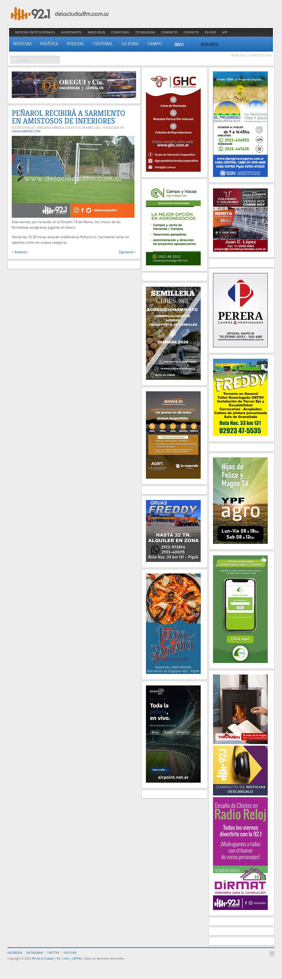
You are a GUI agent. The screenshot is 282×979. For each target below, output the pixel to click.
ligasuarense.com (26, 131)
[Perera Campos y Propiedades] (240, 346)
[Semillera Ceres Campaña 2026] (173, 379)
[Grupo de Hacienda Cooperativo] (173, 170)
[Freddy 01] (240, 435)
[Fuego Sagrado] (173, 673)
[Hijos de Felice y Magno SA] (240, 543)
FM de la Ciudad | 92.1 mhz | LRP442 (57, 958)
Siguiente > (127, 252)
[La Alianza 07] (173, 477)
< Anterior (20, 252)
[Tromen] (240, 743)
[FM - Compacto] (240, 794)
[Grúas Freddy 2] (173, 561)
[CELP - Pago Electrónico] (240, 662)
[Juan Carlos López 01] (240, 250)
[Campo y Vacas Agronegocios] (173, 264)
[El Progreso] (240, 176)
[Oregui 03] (74, 97)
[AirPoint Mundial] (173, 781)
